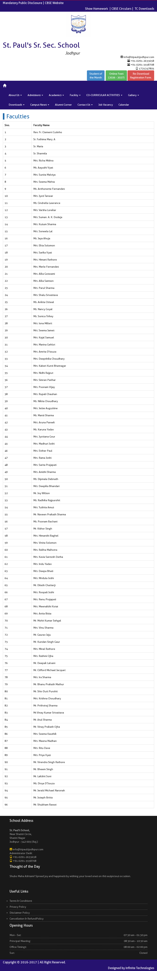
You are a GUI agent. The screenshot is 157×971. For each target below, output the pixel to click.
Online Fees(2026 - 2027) (116, 75)
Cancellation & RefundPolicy (26, 918)
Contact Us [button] (84, 104)
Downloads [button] (16, 104)
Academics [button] (55, 95)
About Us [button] (14, 95)
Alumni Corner (63, 104)
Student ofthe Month (95, 75)
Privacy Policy (18, 906)
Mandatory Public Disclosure (22, 3)
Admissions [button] (34, 95)
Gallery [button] (132, 95)
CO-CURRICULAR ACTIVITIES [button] (103, 95)
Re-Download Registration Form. (141, 75)
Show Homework (96, 9)
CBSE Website (54, 3)
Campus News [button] (38, 104)
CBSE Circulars (121, 9)
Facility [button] (74, 95)
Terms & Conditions (21, 900)
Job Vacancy (105, 104)
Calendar (124, 104)
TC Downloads (144, 9)
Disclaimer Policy (20, 912)
